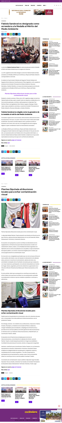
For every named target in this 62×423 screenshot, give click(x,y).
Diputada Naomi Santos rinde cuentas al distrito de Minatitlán (34, 169)
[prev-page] (2, 178)
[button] (60, 1)
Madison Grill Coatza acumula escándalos (53, 65)
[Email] (16, 34)
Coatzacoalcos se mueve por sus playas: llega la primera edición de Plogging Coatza (54, 123)
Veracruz (50, 41)
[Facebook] (54, 5)
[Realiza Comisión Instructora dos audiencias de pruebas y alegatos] (20, 163)
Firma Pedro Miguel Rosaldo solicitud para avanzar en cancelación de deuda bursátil (54, 52)
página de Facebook (16, 140)
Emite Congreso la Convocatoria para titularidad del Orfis (6, 168)
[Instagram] (56, 5)
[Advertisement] (52, 28)
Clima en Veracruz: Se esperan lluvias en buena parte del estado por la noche (54, 59)
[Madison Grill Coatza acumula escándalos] (45, 65)
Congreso (5, 18)
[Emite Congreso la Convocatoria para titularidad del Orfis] (7, 163)
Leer (3, 173)
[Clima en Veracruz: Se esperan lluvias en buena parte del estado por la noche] (45, 58)
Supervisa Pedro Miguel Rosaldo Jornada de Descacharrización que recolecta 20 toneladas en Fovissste (54, 72)
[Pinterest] (8, 34)
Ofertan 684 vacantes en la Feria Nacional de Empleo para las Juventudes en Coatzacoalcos (54, 116)
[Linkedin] (13, 34)
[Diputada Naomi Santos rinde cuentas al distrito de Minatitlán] (34, 163)
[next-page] (4, 178)
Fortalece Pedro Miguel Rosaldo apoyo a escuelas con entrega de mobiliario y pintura (54, 102)
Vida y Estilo (51, 127)
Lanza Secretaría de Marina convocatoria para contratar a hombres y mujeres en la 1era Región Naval (54, 45)
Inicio (2, 18)
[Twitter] (58, 5)
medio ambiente (12, 145)
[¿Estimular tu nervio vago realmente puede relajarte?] (45, 129)
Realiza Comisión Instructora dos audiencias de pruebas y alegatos (20, 169)
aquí (9, 142)
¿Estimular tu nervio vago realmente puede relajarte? (54, 130)
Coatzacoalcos (52, 63)
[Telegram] (19, 34)
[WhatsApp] (60, 5)
